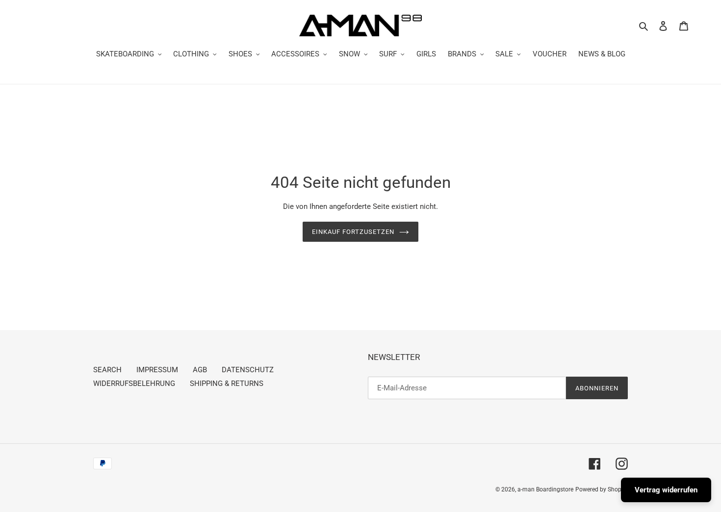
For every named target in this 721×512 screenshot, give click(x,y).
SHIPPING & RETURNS (226, 383)
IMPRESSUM (157, 369)
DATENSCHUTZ (248, 369)
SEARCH (107, 369)
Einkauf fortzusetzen (353, 231)
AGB (200, 369)
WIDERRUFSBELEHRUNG (134, 383)
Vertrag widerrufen (666, 490)
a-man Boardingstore (545, 489)
